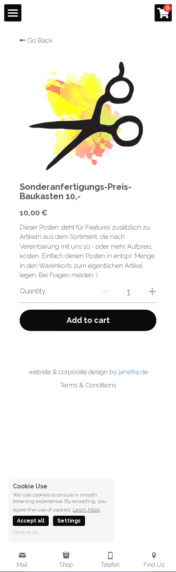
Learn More (86, 509)
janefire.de (133, 372)
